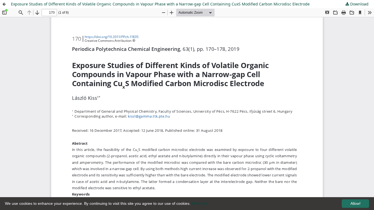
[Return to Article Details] (4, 4)
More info (200, 203)
